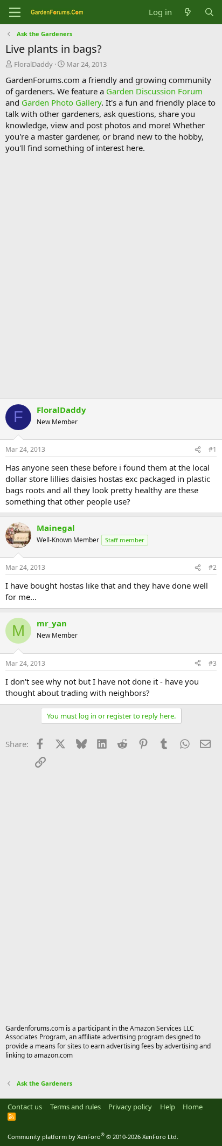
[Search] (209, 12)
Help (167, 1107)
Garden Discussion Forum (154, 91)
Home (193, 1107)
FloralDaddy (33, 64)
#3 (213, 663)
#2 (213, 567)
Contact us (25, 1107)
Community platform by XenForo (93, 1137)
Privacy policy (130, 1107)
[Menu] (14, 12)
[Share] (198, 450)
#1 (213, 449)
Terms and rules (75, 1107)
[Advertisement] (111, 276)
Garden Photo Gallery (61, 102)
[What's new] (187, 12)
